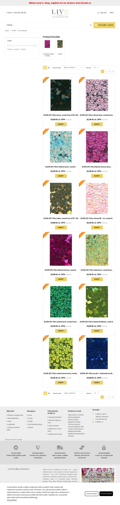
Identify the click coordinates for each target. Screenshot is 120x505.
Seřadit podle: (56, 68)
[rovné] (60, 44)
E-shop (30, 418)
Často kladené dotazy (35, 424)
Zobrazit (88, 68)
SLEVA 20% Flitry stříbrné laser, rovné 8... (61, 167)
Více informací (12, 500)
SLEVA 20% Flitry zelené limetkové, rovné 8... (97, 322)
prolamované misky (48, 55)
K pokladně (11, 424)
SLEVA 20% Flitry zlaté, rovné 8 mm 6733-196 (61, 218)
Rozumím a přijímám (106, 493)
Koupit (61, 124)
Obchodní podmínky (55, 417)
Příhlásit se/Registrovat (15, 415)
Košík (9, 421)
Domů (7, 30)
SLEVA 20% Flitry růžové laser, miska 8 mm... (97, 115)
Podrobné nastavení (91, 493)
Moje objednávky (13, 418)
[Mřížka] (45, 67)
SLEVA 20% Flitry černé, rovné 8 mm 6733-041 (60, 115)
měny (112, 13)
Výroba (9, 25)
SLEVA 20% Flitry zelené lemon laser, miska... (60, 373)
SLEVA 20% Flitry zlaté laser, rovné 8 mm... (97, 270)
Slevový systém (54, 426)
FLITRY (14, 30)
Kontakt (30, 427)
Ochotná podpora (38, 453)
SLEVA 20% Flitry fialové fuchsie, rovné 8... (61, 270)
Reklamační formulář (55, 434)
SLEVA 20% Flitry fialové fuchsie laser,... (97, 167)
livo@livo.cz (99, 422)
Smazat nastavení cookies (13, 439)
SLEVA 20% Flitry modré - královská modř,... (97, 373)
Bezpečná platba (104, 453)
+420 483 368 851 (20, 13)
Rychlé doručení (60, 453)
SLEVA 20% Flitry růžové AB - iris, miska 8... (97, 218)
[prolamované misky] (47, 44)
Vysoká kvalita (16, 453)
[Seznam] (48, 67)
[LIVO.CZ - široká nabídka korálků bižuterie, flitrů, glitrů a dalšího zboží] (60, 14)
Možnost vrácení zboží (82, 453)
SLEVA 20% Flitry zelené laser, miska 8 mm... (61, 322)
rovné (60, 54)
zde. (36, 497)
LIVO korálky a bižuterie (18, 469)
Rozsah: (10, 49)
